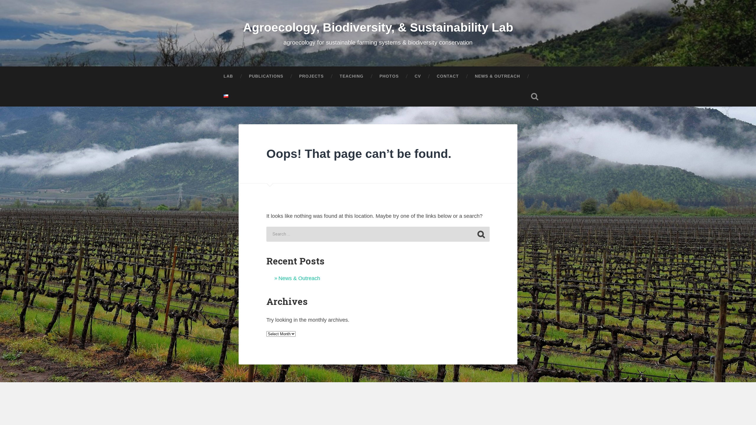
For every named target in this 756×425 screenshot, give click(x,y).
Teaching (352, 76)
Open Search (534, 96)
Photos (389, 76)
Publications (266, 76)
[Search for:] (377, 234)
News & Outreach (299, 278)
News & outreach (497, 76)
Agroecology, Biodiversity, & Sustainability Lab (378, 27)
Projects (311, 76)
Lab (228, 76)
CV (418, 76)
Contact (448, 76)
